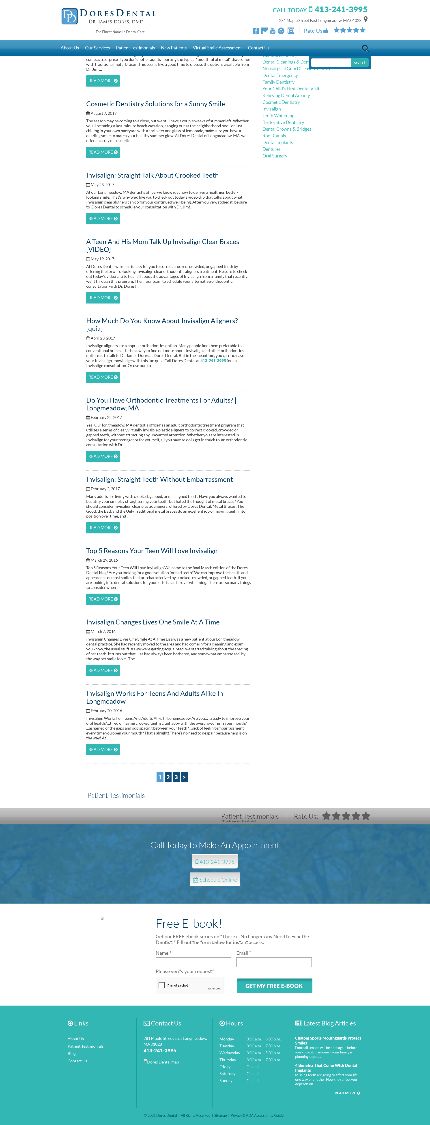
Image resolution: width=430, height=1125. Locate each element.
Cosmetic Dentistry (281, 102)
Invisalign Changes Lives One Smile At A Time (153, 622)
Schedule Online (217, 879)
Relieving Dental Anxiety (286, 95)
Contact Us (259, 47)
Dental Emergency (280, 75)
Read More (100, 81)
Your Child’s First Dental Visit (290, 88)
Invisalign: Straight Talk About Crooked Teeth (152, 175)
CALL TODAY (320, 10)
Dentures (271, 149)
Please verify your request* (185, 971)
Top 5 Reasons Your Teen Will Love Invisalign (152, 550)
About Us (70, 47)
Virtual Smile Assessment (217, 47)
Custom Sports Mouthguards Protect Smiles (328, 1040)
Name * (164, 953)
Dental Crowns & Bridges (286, 129)
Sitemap (220, 1115)
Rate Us (313, 31)
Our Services (97, 47)
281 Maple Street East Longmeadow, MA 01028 (320, 20)
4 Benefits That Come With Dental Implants (326, 1067)
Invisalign (271, 108)
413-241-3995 (213, 360)
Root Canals (274, 135)
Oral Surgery (274, 155)
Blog (72, 1053)
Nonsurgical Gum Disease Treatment (297, 68)
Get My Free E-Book (274, 986)
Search (365, 50)
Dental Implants (277, 142)
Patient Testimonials (135, 47)
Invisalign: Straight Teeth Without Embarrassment (159, 479)
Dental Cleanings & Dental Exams (294, 61)
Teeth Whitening (278, 115)
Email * (243, 953)
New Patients (174, 47)
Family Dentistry (278, 82)
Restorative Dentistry (283, 122)
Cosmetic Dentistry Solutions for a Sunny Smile (155, 104)
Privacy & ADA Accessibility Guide (257, 1115)
